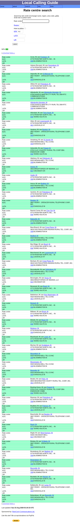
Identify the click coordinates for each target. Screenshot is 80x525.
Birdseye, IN (34, 328)
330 (31, 80)
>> (14, 53)
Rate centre (18, 21)
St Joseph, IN (48, 140)
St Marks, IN (46, 441)
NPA (15, 31)
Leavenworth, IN (45, 121)
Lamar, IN (47, 485)
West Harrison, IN (47, 433)
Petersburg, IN (46, 84)
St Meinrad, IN (48, 74)
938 (31, 117)
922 (31, 171)
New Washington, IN (51, 295)
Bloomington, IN (36, 362)
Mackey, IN (46, 477)
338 (31, 61)
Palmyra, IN (46, 406)
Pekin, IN (45, 379)
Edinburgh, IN (47, 158)
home (2, 6)
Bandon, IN (46, 129)
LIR (15, 40)
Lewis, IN (47, 337)
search (27, 6)
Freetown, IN (44, 57)
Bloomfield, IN (35, 353)
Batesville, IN (35, 219)
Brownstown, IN (35, 460)
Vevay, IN (47, 278)
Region (16, 25)
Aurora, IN (33, 167)
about (15, 6)
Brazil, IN (47, 244)
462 (31, 125)
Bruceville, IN (35, 468)
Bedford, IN (45, 183)
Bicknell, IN (34, 303)
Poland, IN (47, 148)
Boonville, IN (34, 370)
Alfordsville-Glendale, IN (52, 92)
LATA (16, 35)
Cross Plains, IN (50, 227)
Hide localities (19, 28)
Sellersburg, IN (50, 269)
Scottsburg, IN (47, 345)
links (52, 6)
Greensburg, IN (53, 65)
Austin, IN (33, 175)
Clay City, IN (50, 210)
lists (39, 6)
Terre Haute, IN (48, 113)
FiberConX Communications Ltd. (23, 511)
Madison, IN (48, 451)
